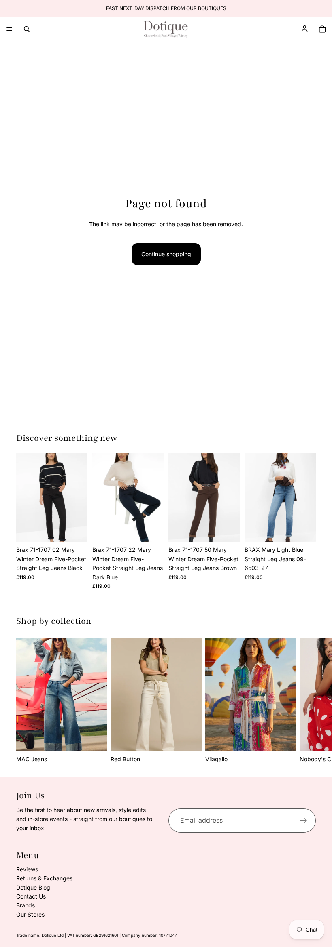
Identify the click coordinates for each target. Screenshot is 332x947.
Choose (81, 529)
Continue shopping (166, 253)
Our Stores (30, 914)
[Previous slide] (25, 498)
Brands (25, 905)
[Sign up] (303, 820)
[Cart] (322, 29)
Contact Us (31, 896)
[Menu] (9, 29)
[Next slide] (78, 498)
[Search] (27, 29)
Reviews (27, 869)
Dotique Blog (33, 887)
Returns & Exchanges (44, 878)
